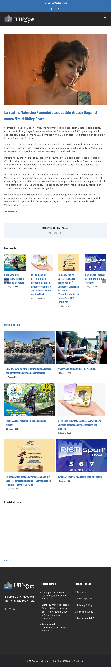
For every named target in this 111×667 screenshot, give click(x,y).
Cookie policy (84, 598)
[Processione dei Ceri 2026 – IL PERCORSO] (81, 347)
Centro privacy (85, 611)
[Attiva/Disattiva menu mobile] (105, 18)
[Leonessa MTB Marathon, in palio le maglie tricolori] (29, 399)
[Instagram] (10, 609)
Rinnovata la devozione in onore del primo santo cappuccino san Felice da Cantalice (95, 282)
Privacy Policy (84, 605)
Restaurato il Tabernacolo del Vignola (55, 626)
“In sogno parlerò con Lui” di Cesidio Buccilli (54, 594)
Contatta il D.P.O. (86, 618)
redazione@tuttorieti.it (55, 3)
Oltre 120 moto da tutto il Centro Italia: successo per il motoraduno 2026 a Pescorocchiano (55, 609)
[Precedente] (6, 281)
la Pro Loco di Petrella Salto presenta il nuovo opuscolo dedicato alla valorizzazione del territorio (79, 424)
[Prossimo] (104, 281)
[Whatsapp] (14, 609)
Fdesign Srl (79, 661)
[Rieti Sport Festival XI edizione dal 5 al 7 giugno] (68, 262)
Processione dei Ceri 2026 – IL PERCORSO (77, 368)
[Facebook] (5, 609)
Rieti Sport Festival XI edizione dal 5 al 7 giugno (68, 278)
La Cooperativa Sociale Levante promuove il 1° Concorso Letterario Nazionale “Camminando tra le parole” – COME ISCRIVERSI (28, 480)
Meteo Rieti (8, 560)
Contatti (81, 592)
